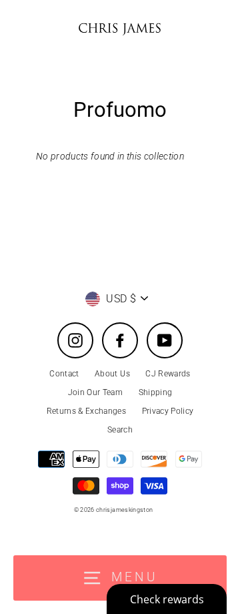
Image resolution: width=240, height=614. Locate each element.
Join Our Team (95, 392)
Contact (64, 373)
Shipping (156, 392)
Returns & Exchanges (86, 411)
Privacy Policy (168, 411)
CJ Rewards (167, 373)
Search (120, 429)
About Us (112, 373)
